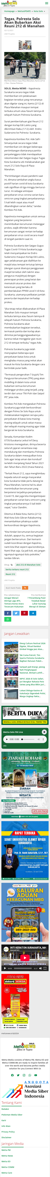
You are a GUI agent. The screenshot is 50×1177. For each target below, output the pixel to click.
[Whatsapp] (7, 619)
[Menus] (47, 3)
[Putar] (5, 968)
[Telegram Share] (32, 613)
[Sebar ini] (7, 613)
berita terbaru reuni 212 (17, 569)
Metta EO (6, 1161)
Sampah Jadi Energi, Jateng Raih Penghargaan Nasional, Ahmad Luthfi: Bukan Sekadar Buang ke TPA (32, 673)
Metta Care (7, 1172)
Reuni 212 (10, 574)
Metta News (7, 1155)
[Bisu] (40, 968)
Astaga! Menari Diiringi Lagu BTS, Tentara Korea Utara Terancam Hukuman (14, 601)
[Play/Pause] (44, 731)
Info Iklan (6, 1126)
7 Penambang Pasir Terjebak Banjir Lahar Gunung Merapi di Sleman (37, 601)
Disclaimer (6, 1137)
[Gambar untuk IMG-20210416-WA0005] (25, 45)
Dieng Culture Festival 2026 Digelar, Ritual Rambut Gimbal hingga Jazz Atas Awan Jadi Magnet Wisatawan (32, 649)
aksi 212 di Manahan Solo (28, 564)
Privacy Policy (8, 1131)
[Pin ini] (24, 613)
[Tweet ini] (16, 613)
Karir (4, 1120)
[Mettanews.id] (9, 3)
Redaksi (5, 1109)
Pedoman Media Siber (12, 1114)
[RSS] (25, 588)
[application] (25, 958)
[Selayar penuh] (45, 968)
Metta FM (6, 1150)
